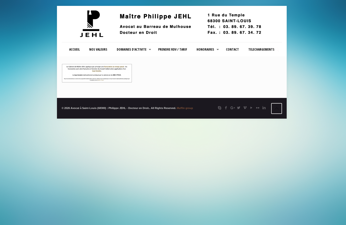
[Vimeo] (244, 108)
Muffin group (185, 108)
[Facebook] (225, 108)
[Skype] (219, 108)
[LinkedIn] (264, 108)
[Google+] (232, 108)
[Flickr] (257, 108)
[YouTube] (251, 108)
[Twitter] (238, 108)
